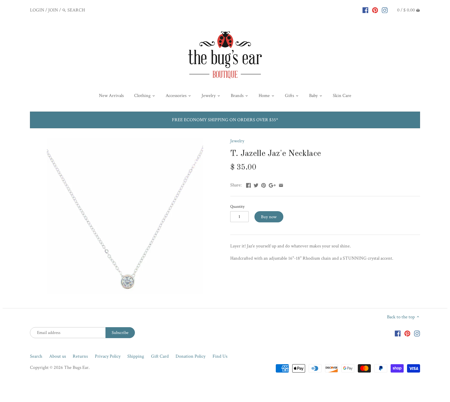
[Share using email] (281, 184)
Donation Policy (190, 356)
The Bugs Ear (76, 367)
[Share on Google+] (272, 184)
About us (57, 356)
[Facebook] (365, 10)
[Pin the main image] (263, 184)
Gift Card (160, 356)
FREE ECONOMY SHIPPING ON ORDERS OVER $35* (225, 120)
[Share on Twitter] (256, 184)
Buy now (269, 217)
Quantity (237, 206)
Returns (80, 356)
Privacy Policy (108, 356)
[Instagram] (385, 10)
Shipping (135, 356)
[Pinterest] (375, 10)
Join (53, 10)
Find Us (220, 356)
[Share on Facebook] (248, 184)
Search (36, 356)
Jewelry (237, 141)
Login (37, 10)
